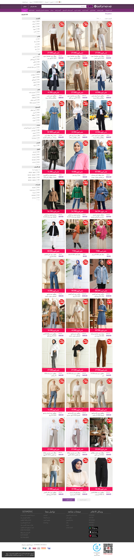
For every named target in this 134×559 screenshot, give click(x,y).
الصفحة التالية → (68, 499)
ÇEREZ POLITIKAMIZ (25, 530)
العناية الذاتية (31, 10)
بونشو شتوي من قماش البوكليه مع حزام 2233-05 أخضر (73, 217)
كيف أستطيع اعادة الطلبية (27, 527)
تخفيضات (25, 10)
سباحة (52, 10)
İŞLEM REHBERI (24, 535)
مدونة (31, 2)
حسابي (25, 6)
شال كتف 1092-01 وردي (98, 254)
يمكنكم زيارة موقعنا (25, 555)
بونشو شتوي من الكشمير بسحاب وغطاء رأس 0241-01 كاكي (49, 177)
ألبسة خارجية (85, 10)
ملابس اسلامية (100, 10)
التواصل (45, 515)
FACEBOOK (91, 515)
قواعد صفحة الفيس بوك (27, 525)
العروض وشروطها (25, 532)
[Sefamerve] (103, 6)
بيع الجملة (45, 522)
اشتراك (46, 2)
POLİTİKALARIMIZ (25, 537)
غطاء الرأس (92, 10)
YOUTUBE (91, 525)
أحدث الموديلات (108, 10)
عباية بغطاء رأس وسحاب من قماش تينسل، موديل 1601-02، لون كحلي (97, 177)
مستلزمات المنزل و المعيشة (42, 10)
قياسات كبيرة (77, 10)
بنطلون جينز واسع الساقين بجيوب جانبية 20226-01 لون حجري (74, 336)
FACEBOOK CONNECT (38, 2)
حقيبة (67, 525)
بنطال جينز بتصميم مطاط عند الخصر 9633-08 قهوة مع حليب (49, 455)
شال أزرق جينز (76, 175)
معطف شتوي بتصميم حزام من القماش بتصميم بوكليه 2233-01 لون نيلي (97, 217)
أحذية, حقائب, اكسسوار (68, 10)
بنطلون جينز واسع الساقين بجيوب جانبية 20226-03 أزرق (50, 296)
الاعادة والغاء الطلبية (26, 520)
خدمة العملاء (25, 2)
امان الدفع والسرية (25, 522)
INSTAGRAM (92, 520)
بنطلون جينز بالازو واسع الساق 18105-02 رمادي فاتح (98, 415)
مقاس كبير (69, 517)
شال (67, 522)
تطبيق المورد (46, 520)
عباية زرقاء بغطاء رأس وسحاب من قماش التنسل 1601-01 (49, 137)
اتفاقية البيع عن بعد (25, 517)
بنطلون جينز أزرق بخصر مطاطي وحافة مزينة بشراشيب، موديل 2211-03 (97, 98)
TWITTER (91, 517)
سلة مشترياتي (33, 6)
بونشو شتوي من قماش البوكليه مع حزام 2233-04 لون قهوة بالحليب (49, 217)
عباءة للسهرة (69, 520)
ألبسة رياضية (58, 10)
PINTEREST (91, 522)
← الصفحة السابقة (84, 499)
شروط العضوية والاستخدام (28, 515)
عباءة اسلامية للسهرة (71, 515)
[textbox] (66, 6)
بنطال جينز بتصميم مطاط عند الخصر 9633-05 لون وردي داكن (73, 455)
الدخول (51, 2)
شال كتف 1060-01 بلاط (74, 254)
